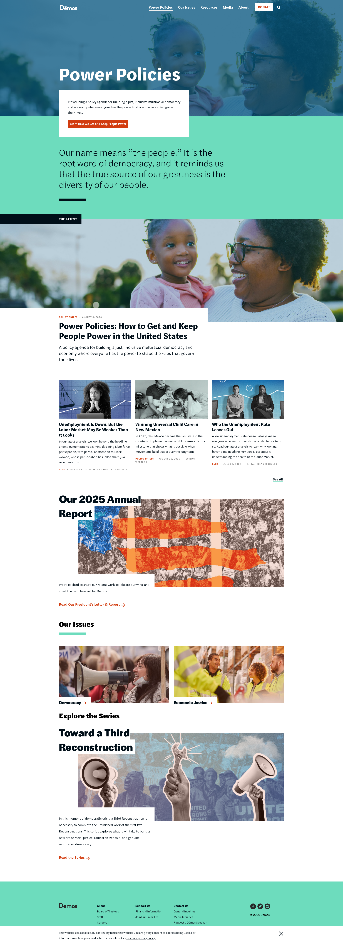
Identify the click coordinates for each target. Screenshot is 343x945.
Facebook (253, 906)
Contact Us (181, 906)
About (243, 7)
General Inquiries (184, 911)
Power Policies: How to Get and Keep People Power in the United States (128, 330)
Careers (102, 922)
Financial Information (148, 911)
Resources (208, 7)
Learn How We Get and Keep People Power (98, 124)
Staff (100, 917)
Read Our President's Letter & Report (89, 604)
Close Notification (276, 935)
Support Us (142, 906)
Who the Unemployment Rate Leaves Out (241, 426)
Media (228, 7)
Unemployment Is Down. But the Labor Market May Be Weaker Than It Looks (93, 429)
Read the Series (71, 857)
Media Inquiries (183, 917)
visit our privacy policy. (141, 938)
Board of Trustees (108, 911)
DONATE (264, 7)
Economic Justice (190, 702)
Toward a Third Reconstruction (96, 739)
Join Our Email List (146, 917)
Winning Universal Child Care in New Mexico (166, 426)
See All (278, 479)
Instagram (267, 906)
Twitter (260, 906)
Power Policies (161, 7)
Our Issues (186, 7)
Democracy (70, 702)
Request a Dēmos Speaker (190, 922)
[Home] (68, 12)
